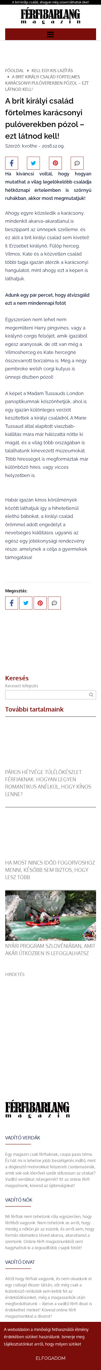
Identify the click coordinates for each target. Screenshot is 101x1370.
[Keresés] (91, 694)
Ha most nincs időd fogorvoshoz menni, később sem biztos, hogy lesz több (50, 870)
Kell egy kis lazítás (52, 70)
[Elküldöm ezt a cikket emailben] (77, 163)
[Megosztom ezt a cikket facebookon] (11, 163)
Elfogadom (51, 1358)
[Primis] (50, 25)
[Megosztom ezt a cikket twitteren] (33, 163)
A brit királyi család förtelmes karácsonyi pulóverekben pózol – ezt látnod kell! (47, 83)
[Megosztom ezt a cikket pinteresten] (55, 163)
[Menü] (50, 34)
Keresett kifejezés (21, 685)
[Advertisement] (50, 1028)
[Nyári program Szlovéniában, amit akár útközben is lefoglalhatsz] (50, 939)
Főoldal (14, 70)
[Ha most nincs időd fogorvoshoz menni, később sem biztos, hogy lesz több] (50, 856)
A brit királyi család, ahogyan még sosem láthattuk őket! (50, 2)
